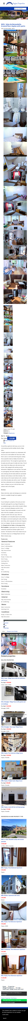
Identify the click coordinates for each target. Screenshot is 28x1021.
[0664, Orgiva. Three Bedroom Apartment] (14, 857)
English (21, 8)
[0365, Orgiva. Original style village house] (14, 770)
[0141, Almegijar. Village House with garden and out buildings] (14, 693)
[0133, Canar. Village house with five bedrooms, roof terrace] (14, 669)
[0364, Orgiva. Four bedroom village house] (14, 742)
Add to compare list (9, 440)
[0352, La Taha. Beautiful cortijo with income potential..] (14, 828)
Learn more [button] (5, 1014)
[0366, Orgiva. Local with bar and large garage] (14, 796)
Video (3, 631)
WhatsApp (6, 628)
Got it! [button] (4, 1018)
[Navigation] (4, 3)
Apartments (12, 433)
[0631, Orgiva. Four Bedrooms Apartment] (14, 965)
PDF (5, 443)
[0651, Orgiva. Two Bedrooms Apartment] (14, 911)
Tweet (5, 625)
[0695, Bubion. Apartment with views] (14, 884)
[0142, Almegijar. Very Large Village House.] (14, 718)
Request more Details (12, 631)
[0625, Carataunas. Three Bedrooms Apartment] (14, 938)
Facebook (6, 623)
